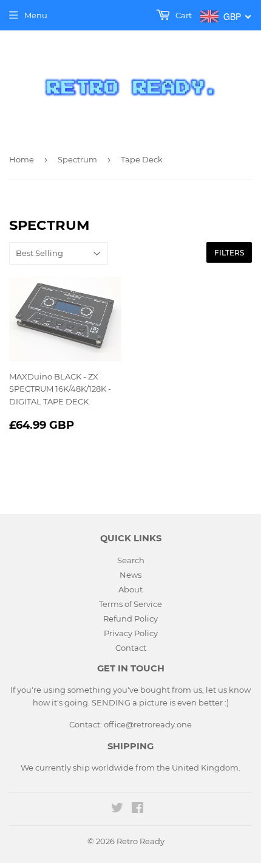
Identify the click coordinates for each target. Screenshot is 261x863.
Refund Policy (130, 618)
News (130, 575)
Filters (229, 252)
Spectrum (77, 159)
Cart (183, 15)
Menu (35, 15)
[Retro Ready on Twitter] (117, 809)
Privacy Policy (131, 633)
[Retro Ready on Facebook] (137, 809)
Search (130, 560)
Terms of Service (130, 604)
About (130, 589)
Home (21, 159)
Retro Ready (140, 841)
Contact (130, 648)
